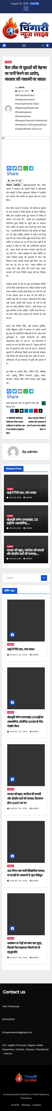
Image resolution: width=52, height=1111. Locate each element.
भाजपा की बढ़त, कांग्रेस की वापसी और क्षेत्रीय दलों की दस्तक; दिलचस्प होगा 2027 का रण (25, 553)
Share (13, 173)
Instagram (37, 1105)
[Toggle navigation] (24, 45)
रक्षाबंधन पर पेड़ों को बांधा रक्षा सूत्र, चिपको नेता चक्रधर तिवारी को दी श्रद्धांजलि (24, 947)
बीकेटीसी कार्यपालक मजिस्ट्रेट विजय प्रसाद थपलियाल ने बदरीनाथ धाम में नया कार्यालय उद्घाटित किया (15, 425)
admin (21, 87)
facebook (15, 1105)
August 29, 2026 (19, 655)
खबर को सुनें (16, 180)
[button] (43, 45)
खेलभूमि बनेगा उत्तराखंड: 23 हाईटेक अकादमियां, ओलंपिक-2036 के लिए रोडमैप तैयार (25, 721)
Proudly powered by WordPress (17, 1094)
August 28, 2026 (19, 881)
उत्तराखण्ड (8, 62)
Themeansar (25, 1098)
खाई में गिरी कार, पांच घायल (21, 493)
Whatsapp (25, 1105)
